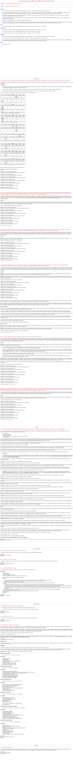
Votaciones (2, 3)
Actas (1, 24)
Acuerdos (2, 9)
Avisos (1, 42)
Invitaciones (2, 34)
